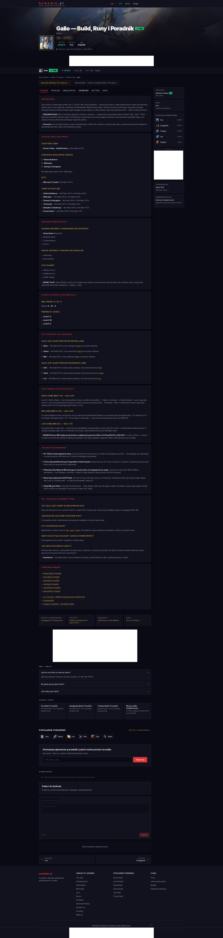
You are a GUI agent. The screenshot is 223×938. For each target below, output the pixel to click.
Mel (76, 357)
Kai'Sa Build (117, 878)
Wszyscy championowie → (140, 730)
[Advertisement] (111, 61)
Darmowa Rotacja (83, 904)
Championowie (70, 77)
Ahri (100, 368)
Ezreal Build (117, 885)
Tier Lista (79, 878)
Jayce (72, 530)
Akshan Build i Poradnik (52, 573)
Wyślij (144, 835)
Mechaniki (80, 889)
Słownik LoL (80, 907)
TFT (120, 4)
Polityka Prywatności (158, 889)
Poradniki (79, 900)
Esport (78, 896)
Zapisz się (140, 760)
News (127, 4)
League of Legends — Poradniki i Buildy (58, 604)
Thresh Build (118, 896)
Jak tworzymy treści (158, 881)
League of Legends (57, 77)
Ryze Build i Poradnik (51, 577)
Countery (79, 911)
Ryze (78, 346)
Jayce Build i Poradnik (51, 588)
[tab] (43, 90)
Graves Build (118, 889)
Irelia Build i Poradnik (51, 580)
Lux (99, 378)
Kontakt (153, 885)
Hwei (101, 373)
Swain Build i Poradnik (51, 591)
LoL (112, 4)
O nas (135, 4)
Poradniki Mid (48, 600)
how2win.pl (45, 873)
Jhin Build (117, 893)
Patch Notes (80, 885)
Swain (77, 530)
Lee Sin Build (118, 881)
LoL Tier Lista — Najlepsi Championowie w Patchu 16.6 (64, 597)
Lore (78, 893)
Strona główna (44, 77)
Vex (67, 530)
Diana (79, 351)
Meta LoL (79, 915)
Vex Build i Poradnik (51, 584)
